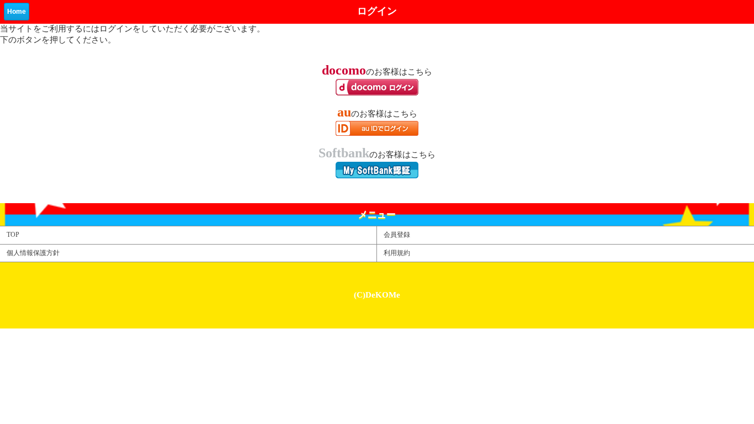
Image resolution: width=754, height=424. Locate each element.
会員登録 (397, 235)
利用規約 (397, 253)
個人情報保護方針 (33, 253)
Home (16, 11)
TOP (13, 235)
